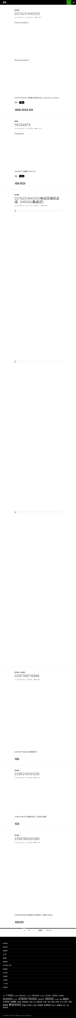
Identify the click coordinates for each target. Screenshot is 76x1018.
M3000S (8, 998)
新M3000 (15, 1004)
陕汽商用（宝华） (7, 965)
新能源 (24, 1005)
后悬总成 (25, 110)
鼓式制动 (5, 1007)
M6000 (15, 999)
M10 (17, 183)
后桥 (49, 1002)
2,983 (40, 930)
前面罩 (19, 1002)
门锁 (67, 1005)
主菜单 (73, 2)
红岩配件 (5, 987)
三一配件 (5, 983)
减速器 (13, 1002)
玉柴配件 (5, 976)
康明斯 (16, 121)
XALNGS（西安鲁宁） (34, 205)
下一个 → (49, 930)
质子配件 (17, 672)
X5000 (32, 998)
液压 (31, 110)
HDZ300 (22, 996)
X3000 (18, 110)
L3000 (54, 995)
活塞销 (23, 183)
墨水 (5, 2)
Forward (31, 17)
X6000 (49, 998)
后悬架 (45, 1002)
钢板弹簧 (59, 1005)
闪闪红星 (30, 679)
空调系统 (47, 1005)
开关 (17, 759)
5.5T (4, 996)
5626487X (22, 125)
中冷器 (56, 999)
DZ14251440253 (27, 14)
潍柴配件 (5, 951)
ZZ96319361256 (27, 774)
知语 (17, 1015)
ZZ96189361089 (27, 839)
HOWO (48, 996)
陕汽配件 (17, 10)
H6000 (16, 996)
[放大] (59, 24)
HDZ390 (29, 996)
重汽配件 (5, 947)
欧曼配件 (5, 969)
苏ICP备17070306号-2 (9, 1015)
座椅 (52, 1002)
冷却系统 (6, 1002)
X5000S (41, 999)
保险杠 (66, 999)
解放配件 (5, 961)
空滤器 (34, 1005)
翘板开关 (54, 1005)
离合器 (29, 1005)
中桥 (60, 999)
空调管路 (40, 1005)
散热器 (5, 1005)
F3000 (9, 995)
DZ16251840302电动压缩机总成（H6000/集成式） (37, 200)
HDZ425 (35, 995)
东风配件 (5, 980)
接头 (66, 1002)
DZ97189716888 (27, 676)
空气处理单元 (19, 922)
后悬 (34, 1002)
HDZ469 (42, 996)
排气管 (62, 1002)
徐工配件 (5, 972)
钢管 (17, 823)
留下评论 (39, 17)
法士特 (5, 954)
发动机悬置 (25, 1002)
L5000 (61, 996)
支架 (70, 1002)
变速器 (30, 1002)
